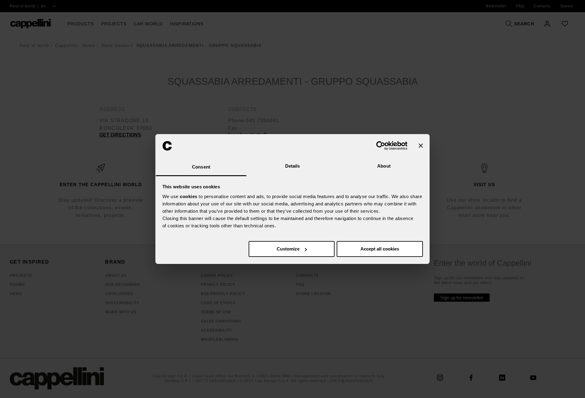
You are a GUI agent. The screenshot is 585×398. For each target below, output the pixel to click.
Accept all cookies (379, 248)
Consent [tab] (201, 166)
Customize (288, 248)
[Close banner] (421, 146)
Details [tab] (292, 166)
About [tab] (384, 166)
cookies (188, 196)
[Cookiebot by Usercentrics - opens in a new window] (380, 145)
